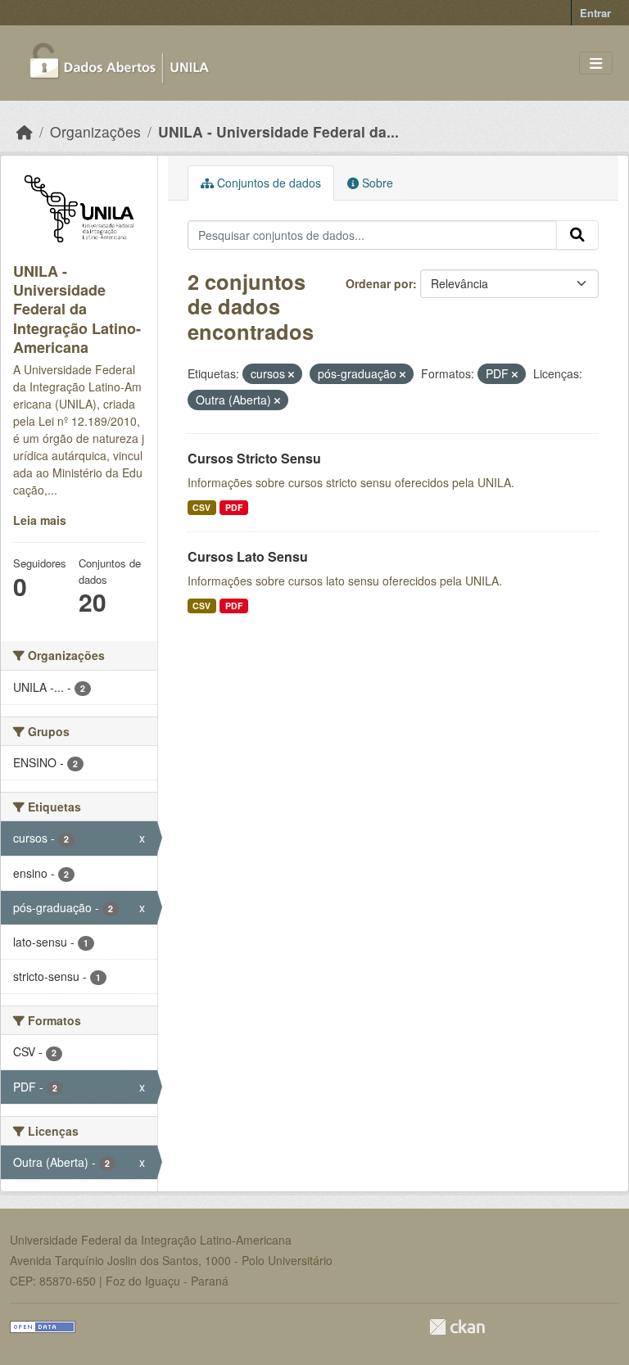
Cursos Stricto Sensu (254, 458)
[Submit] (577, 235)
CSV (201, 507)
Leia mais (39, 520)
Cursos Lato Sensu (248, 556)
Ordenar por (379, 283)
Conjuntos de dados (267, 182)
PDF (233, 507)
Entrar (595, 12)
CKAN (457, 1327)
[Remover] (291, 374)
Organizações (95, 131)
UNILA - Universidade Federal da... (278, 131)
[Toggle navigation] (596, 63)
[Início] (24, 131)
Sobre (376, 182)
